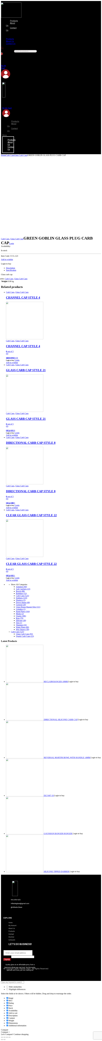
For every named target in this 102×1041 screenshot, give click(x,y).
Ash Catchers (23, 589)
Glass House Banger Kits (28, 607)
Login (11, 243)
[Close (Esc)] (2, 1037)
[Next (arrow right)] (4, 1039)
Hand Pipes (23, 611)
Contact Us (11, 29)
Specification (11, 270)
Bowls (20, 591)
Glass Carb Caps (20, 155)
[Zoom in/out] (9, 1037)
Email (6, 949)
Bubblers (21, 593)
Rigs (19, 618)
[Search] (2, 53)
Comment (7, 957)
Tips (19, 623)
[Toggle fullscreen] (7, 1037)
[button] (10, 34)
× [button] (9, 1032)
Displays (21, 600)
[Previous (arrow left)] (2, 1039)
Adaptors (21, 587)
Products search (7, 51)
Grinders (21, 609)
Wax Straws (22, 629)
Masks (20, 614)
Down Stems (23, 602)
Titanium (21, 625)
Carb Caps (10, 155)
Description (10, 268)
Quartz (21, 616)
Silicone (21, 620)
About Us (10, 24)
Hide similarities (15, 987)
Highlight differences (17, 989)
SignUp (7, 959)
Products (14, 21)
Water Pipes (22, 627)
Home (3, 155)
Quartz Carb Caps (25, 636)
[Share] (4, 1037)
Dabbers (21, 598)
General (21, 605)
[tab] (53, 268)
